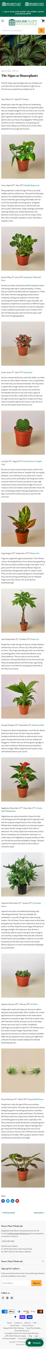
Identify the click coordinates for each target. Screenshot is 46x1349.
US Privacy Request (9, 1338)
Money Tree (34, 553)
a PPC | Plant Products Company (15, 1336)
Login (36, 1336)
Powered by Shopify (23, 1344)
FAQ (34, 1323)
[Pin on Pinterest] (17, 1201)
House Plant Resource (21, 1331)
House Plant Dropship (33, 1328)
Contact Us (18, 1323)
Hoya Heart (27, 372)
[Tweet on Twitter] (8, 1201)
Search (9, 1323)
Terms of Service (27, 1325)
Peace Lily (35, 639)
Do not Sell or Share (25, 1338)
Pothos (26, 99)
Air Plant (34, 1004)
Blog (30, 1336)
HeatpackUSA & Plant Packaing (13, 1328)
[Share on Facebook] (3, 1201)
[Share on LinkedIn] (12, 1201)
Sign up (36, 1283)
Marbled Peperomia (31, 185)
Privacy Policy (14, 1325)
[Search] (41, 30)
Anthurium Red (38, 725)
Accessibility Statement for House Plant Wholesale (22, 1333)
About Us (27, 1323)
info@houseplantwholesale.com (19, 1233)
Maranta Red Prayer (35, 1099)
